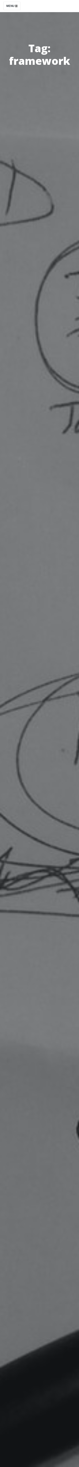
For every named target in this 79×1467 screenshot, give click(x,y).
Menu (10, 6)
